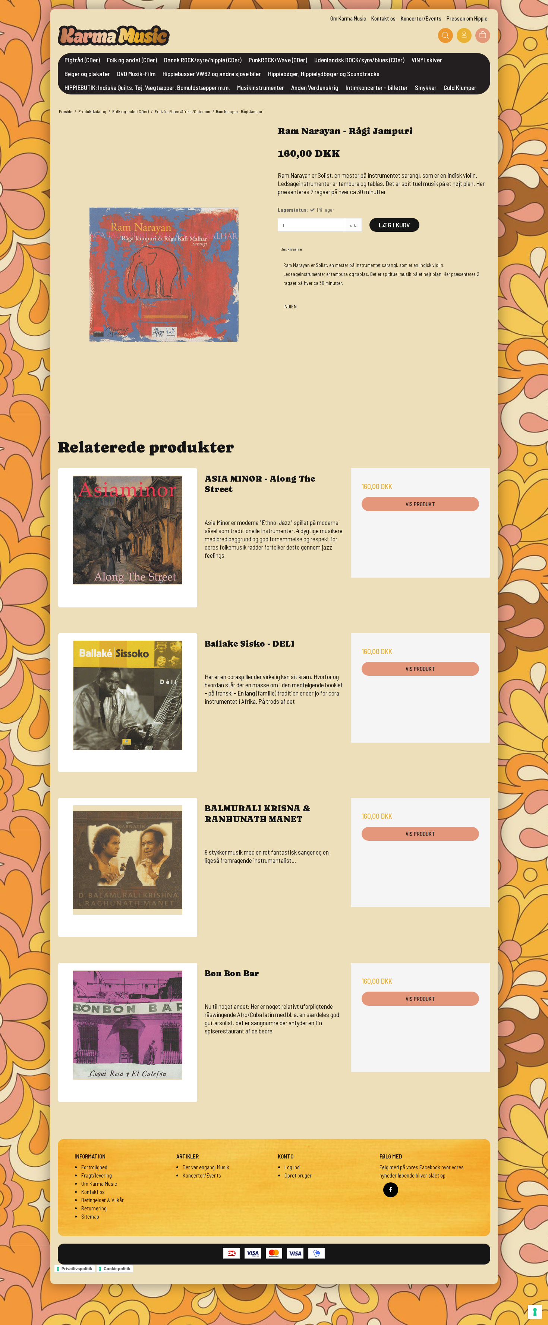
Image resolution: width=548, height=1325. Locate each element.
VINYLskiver (427, 59)
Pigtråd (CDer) (82, 59)
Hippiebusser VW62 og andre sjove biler (212, 73)
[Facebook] (390, 1189)
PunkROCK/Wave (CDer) (278, 59)
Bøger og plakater (87, 73)
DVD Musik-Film (136, 73)
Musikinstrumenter (260, 87)
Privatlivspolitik (77, 1268)
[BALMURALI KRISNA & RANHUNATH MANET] (128, 867)
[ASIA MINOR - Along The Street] (128, 538)
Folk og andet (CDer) (132, 59)
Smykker (426, 87)
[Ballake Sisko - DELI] (128, 703)
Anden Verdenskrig (314, 87)
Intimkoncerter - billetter (377, 87)
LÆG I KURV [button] (394, 225)
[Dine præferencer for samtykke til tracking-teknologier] (535, 1312)
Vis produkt (420, 504)
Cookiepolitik (117, 1268)
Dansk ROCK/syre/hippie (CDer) (203, 59)
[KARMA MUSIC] (114, 35)
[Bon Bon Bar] (128, 1032)
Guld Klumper (460, 87)
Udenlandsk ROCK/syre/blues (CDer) (359, 59)
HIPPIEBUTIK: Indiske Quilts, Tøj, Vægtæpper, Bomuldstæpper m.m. (147, 87)
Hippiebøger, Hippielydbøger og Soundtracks (323, 73)
